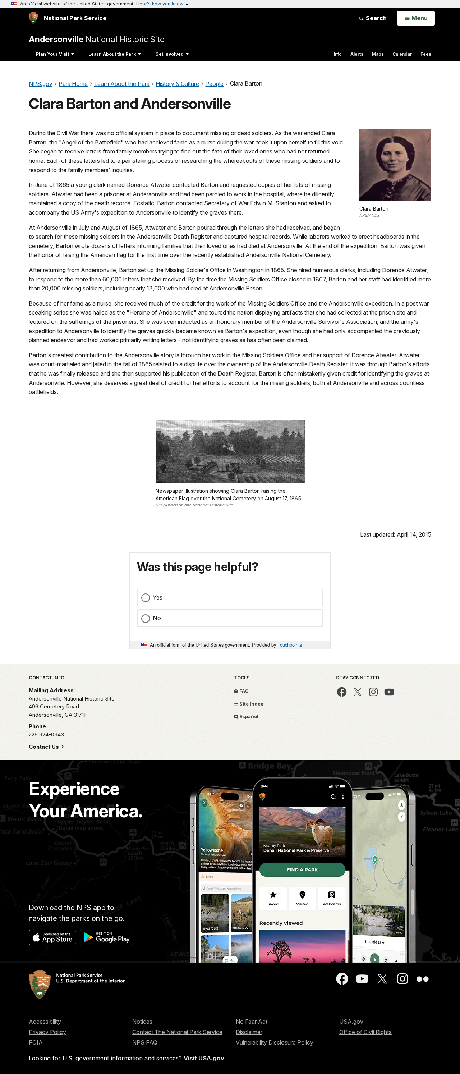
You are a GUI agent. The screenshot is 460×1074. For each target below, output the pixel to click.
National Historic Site (97, 39)
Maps (378, 54)
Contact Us (44, 746)
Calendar (402, 54)
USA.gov (351, 1021)
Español (248, 716)
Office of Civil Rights (365, 1032)
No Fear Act (251, 1021)
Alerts (356, 54)
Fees (425, 54)
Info (338, 54)
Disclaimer (249, 1032)
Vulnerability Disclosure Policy (274, 1042)
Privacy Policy (47, 1032)
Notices (142, 1021)
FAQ (243, 691)
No (157, 617)
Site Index (250, 704)
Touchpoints (289, 644)
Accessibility (45, 1021)
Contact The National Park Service (177, 1032)
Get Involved (169, 54)
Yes (157, 597)
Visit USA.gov (204, 1058)
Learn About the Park (112, 54)
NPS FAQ (144, 1042)
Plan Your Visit (52, 54)
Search (375, 18)
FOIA (36, 1042)
